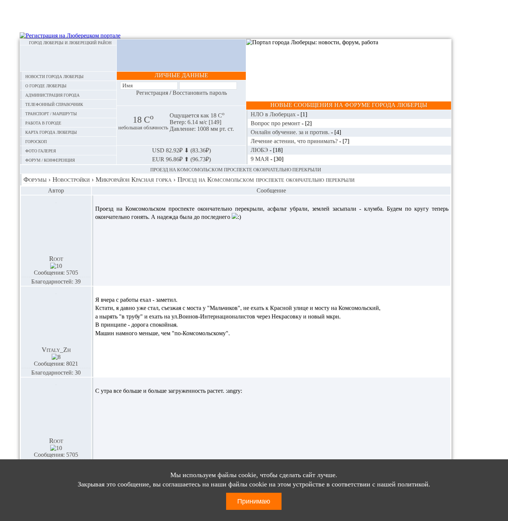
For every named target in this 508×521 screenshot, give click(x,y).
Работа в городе (43, 122)
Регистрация (152, 93)
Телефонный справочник (54, 104)
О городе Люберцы (46, 85)
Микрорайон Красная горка (133, 179)
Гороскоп (36, 141)
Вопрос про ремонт (276, 123)
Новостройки (71, 179)
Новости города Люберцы (54, 76)
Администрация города (52, 94)
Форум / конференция (50, 159)
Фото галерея (40, 150)
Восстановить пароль (200, 93)
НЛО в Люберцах (274, 114)
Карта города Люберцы (51, 132)
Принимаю (253, 501)
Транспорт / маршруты (51, 113)
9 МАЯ (260, 159)
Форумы (34, 179)
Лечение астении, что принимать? (295, 141)
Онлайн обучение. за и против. (291, 132)
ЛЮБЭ (260, 150)
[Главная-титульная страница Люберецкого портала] (68, 58)
